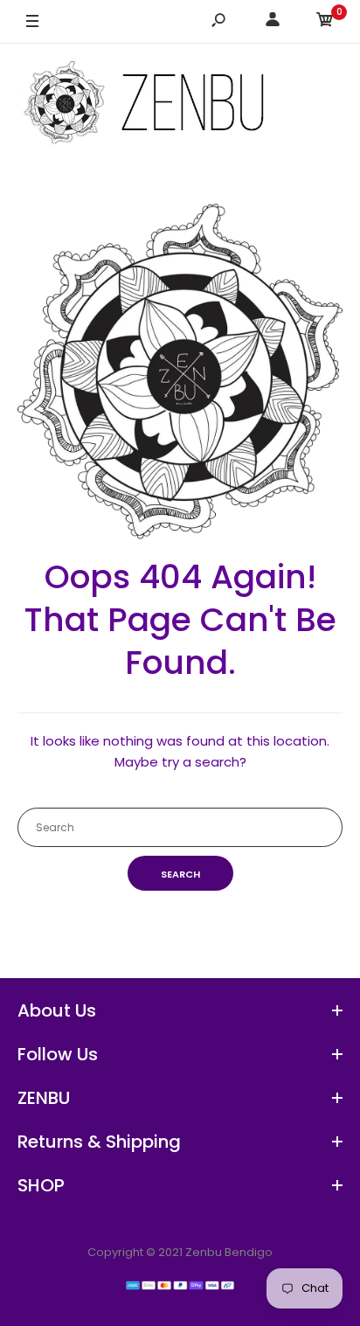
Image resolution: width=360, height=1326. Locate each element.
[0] (325, 22)
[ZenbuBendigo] (180, 104)
